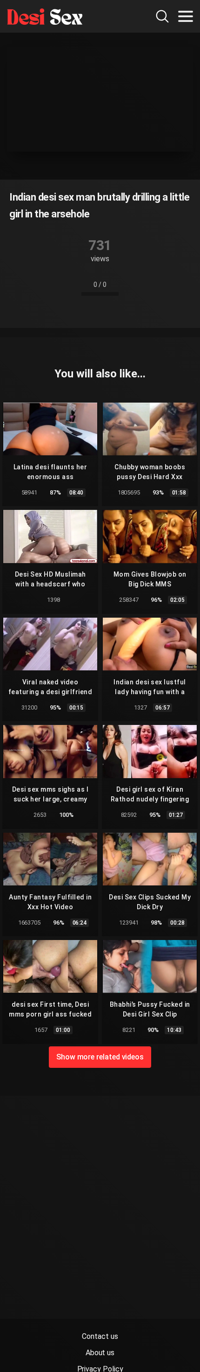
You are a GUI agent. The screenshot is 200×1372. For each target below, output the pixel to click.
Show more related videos (100, 1056)
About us (100, 1352)
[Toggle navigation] (185, 16)
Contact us (100, 1336)
